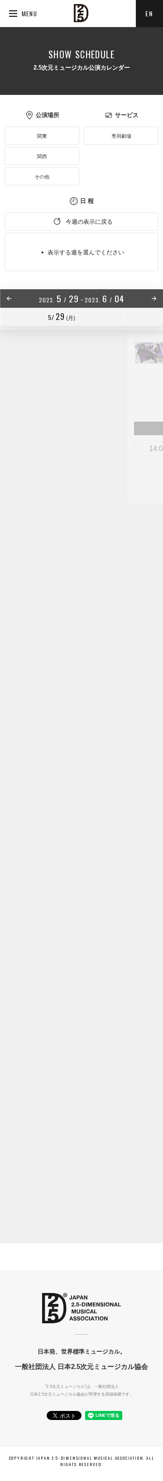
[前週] (31, 298)
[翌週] (131, 298)
